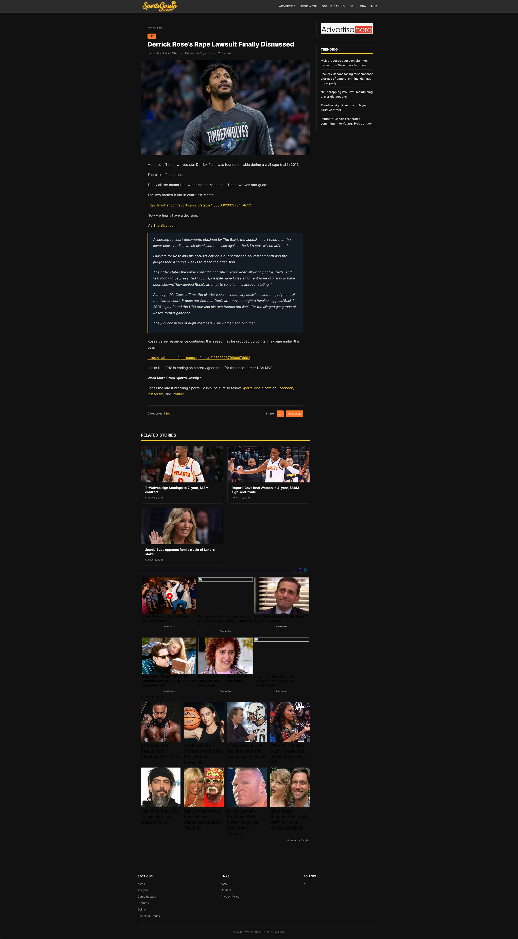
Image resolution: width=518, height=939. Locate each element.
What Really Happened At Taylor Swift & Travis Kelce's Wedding (289, 819)
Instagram (155, 394)
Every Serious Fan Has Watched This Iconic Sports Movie (246, 751)
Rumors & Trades (149, 916)
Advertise (287, 6)
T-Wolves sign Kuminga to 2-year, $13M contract (344, 108)
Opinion (142, 909)
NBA (363, 6)
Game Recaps (147, 896)
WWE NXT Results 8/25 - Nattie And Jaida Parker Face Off (288, 754)
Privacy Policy (230, 896)
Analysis (143, 890)
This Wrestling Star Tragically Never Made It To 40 (160, 816)
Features (143, 903)
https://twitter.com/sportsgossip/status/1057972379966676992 (199, 358)
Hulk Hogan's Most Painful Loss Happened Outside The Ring (202, 819)
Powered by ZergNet (298, 840)
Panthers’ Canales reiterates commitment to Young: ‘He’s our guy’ (346, 121)
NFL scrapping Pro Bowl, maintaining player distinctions (347, 94)
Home (151, 27)
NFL (352, 6)
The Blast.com (164, 225)
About (224, 883)
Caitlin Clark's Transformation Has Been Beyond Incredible (204, 754)
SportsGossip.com (256, 388)
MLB (374, 6)
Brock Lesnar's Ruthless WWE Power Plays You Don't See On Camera (243, 822)
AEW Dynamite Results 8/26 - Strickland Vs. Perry (160, 751)
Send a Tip (308, 6)
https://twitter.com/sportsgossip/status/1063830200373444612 (199, 205)
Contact (226, 890)
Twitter (177, 394)
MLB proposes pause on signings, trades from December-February (344, 63)
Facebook (285, 388)
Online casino (333, 6)
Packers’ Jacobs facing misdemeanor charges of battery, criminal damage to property (347, 78)
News (141, 883)
